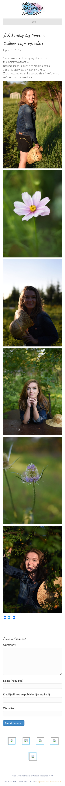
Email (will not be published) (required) (26, 694)
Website (8, 708)
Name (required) (13, 680)
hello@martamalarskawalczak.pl (48, 781)
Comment (9, 644)
